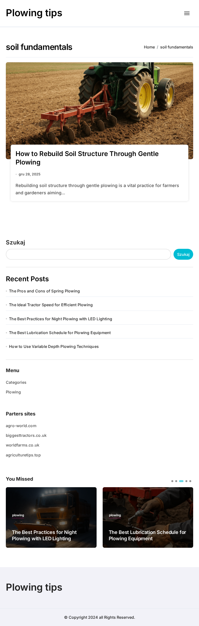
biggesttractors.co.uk (26, 435)
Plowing (13, 392)
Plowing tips (34, 13)
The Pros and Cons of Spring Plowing (44, 291)
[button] (186, 517)
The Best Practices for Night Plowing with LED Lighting (60, 318)
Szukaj (15, 242)
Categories (16, 382)
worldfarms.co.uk (22, 445)
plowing (18, 515)
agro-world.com (21, 425)
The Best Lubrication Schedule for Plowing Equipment (60, 332)
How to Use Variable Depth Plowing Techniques (54, 346)
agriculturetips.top (23, 455)
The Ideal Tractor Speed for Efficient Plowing (51, 304)
